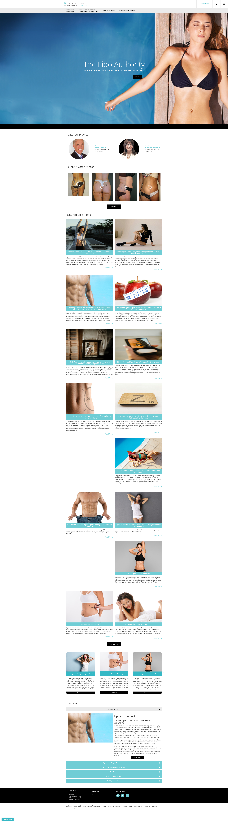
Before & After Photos (127, 11)
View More (114, 206)
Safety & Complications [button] (113, 776)
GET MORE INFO (204, 4)
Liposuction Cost (109, 11)
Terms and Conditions (86, 805)
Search (137, 77)
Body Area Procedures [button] (113, 772)
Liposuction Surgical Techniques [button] (113, 763)
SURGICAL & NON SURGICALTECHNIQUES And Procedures (88, 10)
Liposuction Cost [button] (113, 709)
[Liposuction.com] (75, 4)
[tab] (114, 709)
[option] (78, 184)
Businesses (95, 795)
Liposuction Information (69, 10)
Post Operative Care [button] (113, 781)
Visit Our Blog (114, 644)
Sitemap (78, 805)
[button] (163, 673)
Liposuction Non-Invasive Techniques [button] (113, 767)
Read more (80, 693)
